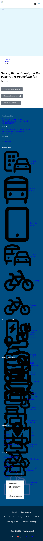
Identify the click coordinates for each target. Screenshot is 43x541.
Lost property (8, 467)
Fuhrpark (7, 462)
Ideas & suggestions (10, 471)
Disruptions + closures (11, 444)
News (6, 430)
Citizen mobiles (33, 255)
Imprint (14, 512)
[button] (39, 4)
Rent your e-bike (34, 306)
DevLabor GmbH (28, 537)
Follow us (5, 136)
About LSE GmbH (10, 457)
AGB (37, 517)
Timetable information (32, 336)
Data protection (26, 512)
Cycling (36, 281)
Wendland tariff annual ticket (32, 398)
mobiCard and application (32, 421)
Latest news (5, 425)
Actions (6, 435)
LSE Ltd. (4, 126)
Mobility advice (34, 162)
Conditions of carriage (29, 522)
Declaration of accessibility (13, 517)
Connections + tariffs (8, 320)
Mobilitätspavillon (7, 116)
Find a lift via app (33, 224)
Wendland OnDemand (32, 190)
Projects (6, 439)
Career (6, 476)
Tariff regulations (12, 522)
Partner (28, 517)
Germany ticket (34, 373)
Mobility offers (6, 147)
